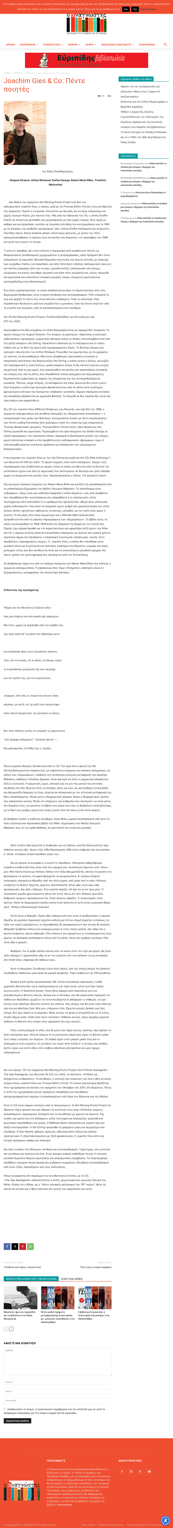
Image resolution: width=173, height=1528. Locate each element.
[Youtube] (149, 1471)
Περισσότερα (64, 1504)
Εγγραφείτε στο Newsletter (111, 1524)
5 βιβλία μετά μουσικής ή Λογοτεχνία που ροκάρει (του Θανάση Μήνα (93, 1315)
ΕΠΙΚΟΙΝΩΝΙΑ (147, 44)
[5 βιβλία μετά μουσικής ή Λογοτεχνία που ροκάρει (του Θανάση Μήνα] (95, 1297)
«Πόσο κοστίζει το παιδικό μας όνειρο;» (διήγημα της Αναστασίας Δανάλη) (143, 167)
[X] (14, 1246)
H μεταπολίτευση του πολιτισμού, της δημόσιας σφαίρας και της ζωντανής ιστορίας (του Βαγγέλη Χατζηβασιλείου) (143, 122)
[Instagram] (131, 1471)
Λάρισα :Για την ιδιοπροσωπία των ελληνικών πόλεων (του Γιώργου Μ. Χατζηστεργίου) (140, 91)
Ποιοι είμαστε (88, 1524)
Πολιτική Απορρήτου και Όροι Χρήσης (145, 1524)
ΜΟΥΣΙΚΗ (29, 73)
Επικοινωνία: (54, 1511)
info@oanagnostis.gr (73, 1511)
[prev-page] (6, 1329)
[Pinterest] (22, 1246)
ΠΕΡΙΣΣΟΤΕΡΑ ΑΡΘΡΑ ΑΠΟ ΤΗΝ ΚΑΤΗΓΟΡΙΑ (31, 1279)
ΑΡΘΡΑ (89, 44)
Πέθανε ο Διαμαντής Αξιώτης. (137, 111)
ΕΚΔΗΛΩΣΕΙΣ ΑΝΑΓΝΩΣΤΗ (116, 44)
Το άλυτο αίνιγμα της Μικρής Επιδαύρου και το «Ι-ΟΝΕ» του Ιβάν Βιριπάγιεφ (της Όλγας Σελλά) (144, 137)
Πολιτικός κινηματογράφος (96, 1267)
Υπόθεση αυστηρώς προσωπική (22, 1267)
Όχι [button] (135, 9)
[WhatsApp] (30, 1246)
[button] (165, 44)
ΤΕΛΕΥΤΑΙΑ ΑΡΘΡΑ (71, 1279)
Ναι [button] (126, 9)
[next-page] (11, 1329)
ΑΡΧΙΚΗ (10, 44)
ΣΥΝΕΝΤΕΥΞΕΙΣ (51, 44)
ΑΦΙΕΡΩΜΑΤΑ (28, 44)
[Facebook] (7, 1246)
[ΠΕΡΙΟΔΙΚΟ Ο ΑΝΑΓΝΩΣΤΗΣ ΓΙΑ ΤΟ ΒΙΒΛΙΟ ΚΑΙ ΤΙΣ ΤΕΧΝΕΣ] (86, 23)
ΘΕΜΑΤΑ (73, 44)
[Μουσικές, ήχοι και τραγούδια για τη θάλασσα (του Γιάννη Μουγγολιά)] (20, 1297)
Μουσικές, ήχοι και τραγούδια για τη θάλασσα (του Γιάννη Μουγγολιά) (19, 1315)
